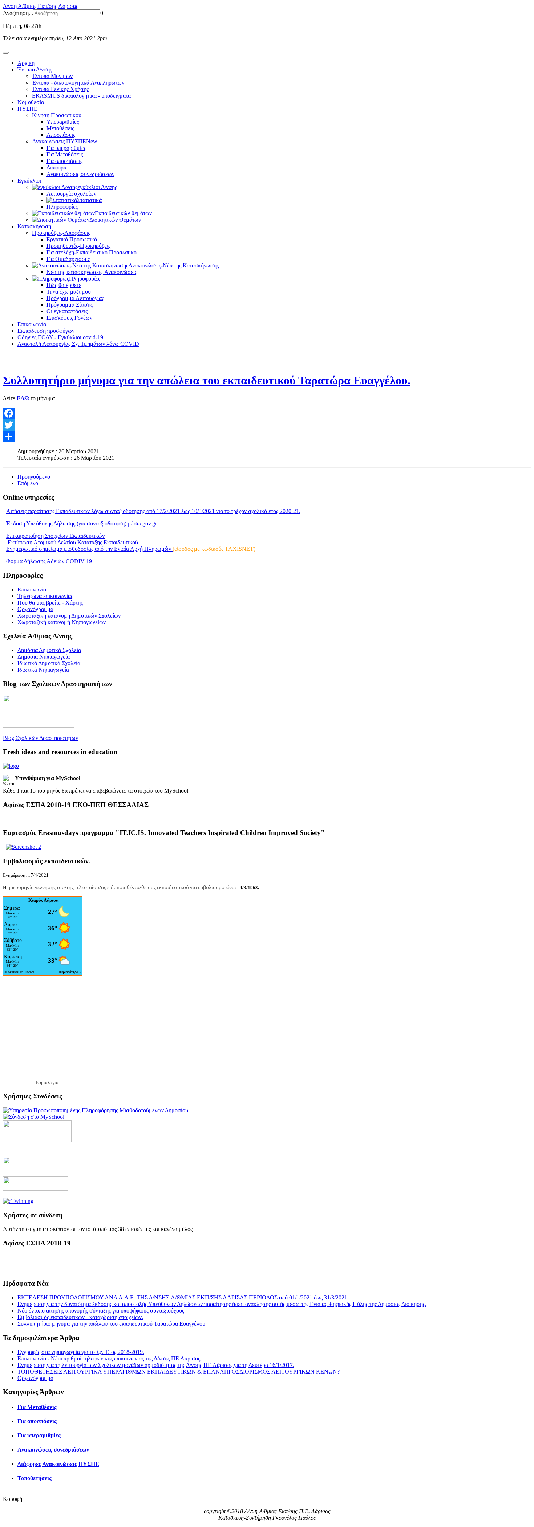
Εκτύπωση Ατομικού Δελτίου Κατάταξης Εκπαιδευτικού (72, 542)
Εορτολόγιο (47, 1082)
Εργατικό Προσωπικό (71, 239)
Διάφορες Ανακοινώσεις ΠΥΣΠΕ (58, 1464)
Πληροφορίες (62, 207)
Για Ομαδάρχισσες (68, 259)
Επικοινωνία (31, 324)
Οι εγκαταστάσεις (67, 311)
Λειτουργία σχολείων (71, 194)
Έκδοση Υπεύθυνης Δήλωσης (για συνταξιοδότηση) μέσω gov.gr (81, 523)
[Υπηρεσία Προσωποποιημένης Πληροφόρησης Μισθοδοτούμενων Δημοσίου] (95, 1110)
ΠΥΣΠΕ (27, 109)
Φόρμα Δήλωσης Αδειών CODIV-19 (49, 561)
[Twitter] (267, 425)
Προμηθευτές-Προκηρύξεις (78, 246)
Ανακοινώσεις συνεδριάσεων (80, 174)
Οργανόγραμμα (35, 609)
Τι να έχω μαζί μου (68, 291)
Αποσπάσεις (60, 135)
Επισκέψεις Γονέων (69, 318)
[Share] (267, 436)
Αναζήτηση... (18, 13)
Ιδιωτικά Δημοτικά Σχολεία (48, 663)
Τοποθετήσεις (34, 1478)
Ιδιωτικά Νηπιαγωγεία (43, 670)
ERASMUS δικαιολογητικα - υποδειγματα (81, 96)
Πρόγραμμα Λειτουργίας (75, 298)
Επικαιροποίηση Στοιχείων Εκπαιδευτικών (55, 536)
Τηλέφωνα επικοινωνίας (45, 596)
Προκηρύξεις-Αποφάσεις (61, 233)
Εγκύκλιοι (29, 180)
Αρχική (26, 63)
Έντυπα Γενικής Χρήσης (60, 89)
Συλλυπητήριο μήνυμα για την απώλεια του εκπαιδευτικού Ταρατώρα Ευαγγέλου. (206, 380)
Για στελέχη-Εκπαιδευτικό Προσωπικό (91, 252)
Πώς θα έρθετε (63, 285)
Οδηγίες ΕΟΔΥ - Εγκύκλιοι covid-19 (60, 337)
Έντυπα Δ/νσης (34, 69)
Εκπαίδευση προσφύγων (45, 331)
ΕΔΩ (23, 398)
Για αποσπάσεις (64, 161)
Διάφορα (56, 167)
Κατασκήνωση (34, 226)
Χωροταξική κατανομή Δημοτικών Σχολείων (69, 616)
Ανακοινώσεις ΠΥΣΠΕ (64, 141)
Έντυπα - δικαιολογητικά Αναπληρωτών (78, 82)
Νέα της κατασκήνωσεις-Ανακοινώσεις (91, 272)
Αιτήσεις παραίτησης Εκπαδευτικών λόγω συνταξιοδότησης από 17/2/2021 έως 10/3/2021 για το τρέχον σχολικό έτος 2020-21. (153, 511)
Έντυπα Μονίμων (52, 76)
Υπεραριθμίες (62, 122)
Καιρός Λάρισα (43, 900)
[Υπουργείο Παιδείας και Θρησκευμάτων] (35, 1173)
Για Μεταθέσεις (64, 154)
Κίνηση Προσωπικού (56, 115)
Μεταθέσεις (60, 128)
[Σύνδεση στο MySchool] (33, 1117)
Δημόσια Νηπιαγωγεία (43, 657)
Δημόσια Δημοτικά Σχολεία (49, 650)
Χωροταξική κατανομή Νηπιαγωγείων (61, 622)
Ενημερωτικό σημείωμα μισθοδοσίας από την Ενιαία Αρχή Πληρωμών (89, 549)
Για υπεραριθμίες (66, 148)
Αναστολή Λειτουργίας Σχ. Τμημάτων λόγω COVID (78, 344)
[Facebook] (267, 413)
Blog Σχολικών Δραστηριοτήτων (40, 738)
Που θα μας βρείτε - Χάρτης (50, 602)
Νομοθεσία (30, 102)
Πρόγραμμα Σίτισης (69, 305)
